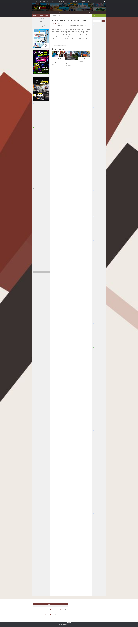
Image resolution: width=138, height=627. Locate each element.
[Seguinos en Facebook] (41, 15)
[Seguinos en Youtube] (46, 15)
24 (35, 614)
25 (40, 614)
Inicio (33, 1)
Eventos (58, 15)
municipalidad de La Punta (59, 45)
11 (40, 611)
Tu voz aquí (75, 1)
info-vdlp (55, 23)
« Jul (34, 617)
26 (45, 614)
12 (45, 611)
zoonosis (65, 45)
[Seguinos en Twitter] (42, 15)
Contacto (60, 1)
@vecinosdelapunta (36, 360)
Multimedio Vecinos (46, 1)
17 (35, 612)
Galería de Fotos (39, 1)
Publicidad (65, 1)
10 (35, 611)
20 (50, 612)
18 (40, 612)
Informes (70, 1)
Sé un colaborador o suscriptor (84, 1)
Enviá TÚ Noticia (54, 1)
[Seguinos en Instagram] (44, 15)
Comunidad (54, 15)
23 (65, 612)
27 (50, 614)
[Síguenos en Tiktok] (48, 15)
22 (60, 612)
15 (60, 611)
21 (55, 612)
